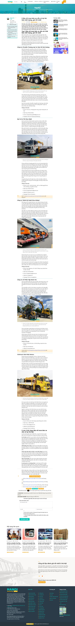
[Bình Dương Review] (64, 609)
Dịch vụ (28, 9)
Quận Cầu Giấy (31, 601)
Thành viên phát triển (54, 596)
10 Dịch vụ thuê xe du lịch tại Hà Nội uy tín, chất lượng (44, 543)
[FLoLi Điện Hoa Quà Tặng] (60, 44)
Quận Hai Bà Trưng (32, 594)
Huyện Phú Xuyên (42, 614)
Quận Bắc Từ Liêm (32, 603)
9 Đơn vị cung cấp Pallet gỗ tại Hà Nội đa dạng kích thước (61, 543)
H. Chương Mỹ (41, 608)
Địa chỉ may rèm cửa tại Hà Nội (30, 484)
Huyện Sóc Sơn (41, 617)
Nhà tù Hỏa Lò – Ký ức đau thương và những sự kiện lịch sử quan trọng (63, 21)
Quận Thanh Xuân (32, 606)
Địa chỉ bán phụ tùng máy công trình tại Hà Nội (33, 481)
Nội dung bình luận (24, 500)
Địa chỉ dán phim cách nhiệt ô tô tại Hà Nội (33, 478)
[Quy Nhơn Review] (61, 609)
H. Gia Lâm (41, 596)
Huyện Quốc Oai (42, 616)
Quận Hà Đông (31, 609)
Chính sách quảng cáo (64, 596)
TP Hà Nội (23, 22)
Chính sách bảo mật (63, 591)
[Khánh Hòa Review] (64, 612)
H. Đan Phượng (41, 599)
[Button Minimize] (9, 24)
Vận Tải (31, 9)
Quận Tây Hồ (31, 599)
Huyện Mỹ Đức (41, 613)
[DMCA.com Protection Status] (30, 623)
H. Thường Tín (41, 594)
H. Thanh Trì (41, 598)
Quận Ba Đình (31, 596)
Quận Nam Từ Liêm (32, 604)
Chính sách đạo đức (63, 599)
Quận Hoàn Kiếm (32, 593)
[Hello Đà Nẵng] (64, 608)
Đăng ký (64, 2)
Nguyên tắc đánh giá (64, 597)
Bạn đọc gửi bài (63, 604)
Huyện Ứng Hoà (42, 609)
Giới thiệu (52, 593)
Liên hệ (51, 594)
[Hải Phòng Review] (61, 613)
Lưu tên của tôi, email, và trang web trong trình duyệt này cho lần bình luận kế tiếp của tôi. (36, 513)
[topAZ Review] (61, 611)
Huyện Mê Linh (41, 611)
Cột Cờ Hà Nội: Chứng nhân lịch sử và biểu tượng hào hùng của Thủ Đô (63, 38)
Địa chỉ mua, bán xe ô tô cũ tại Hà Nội (33, 196)
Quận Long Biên (32, 611)
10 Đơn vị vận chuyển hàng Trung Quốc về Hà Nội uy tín (29, 543)
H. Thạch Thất (41, 601)
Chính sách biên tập (63, 594)
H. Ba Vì (40, 604)
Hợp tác (51, 600)
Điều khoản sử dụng (63, 592)
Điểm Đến (30, 589)
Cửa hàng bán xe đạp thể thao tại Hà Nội (36, 350)
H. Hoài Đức (41, 603)
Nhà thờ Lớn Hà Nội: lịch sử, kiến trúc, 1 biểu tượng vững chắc (63, 34)
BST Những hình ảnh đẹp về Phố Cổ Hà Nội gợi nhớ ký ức (63, 29)
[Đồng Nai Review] (61, 612)
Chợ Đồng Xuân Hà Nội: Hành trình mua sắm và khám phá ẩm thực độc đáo (63, 25)
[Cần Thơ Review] (64, 611)
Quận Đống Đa (31, 598)
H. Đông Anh (41, 593)
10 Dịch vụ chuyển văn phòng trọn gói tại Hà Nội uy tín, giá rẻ (14, 543)
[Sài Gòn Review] (61, 608)
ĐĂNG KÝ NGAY (41, 582)
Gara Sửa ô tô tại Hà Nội (29, 486)
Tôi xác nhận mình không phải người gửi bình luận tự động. (36, 516)
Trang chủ (24, 9)
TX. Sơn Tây (41, 606)
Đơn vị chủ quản (53, 598)
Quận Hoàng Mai (32, 608)
